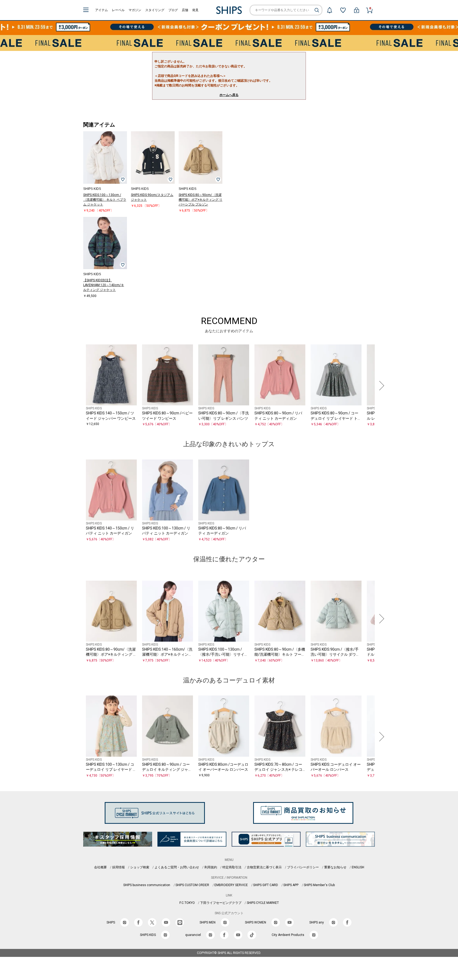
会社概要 (100, 867)
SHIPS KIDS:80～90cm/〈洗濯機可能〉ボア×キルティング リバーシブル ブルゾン (200, 199)
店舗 (185, 10)
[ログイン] (356, 10)
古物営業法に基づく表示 (264, 867)
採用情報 (118, 867)
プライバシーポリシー (303, 867)
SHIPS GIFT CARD (265, 885)
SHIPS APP (290, 885)
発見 (195, 10)
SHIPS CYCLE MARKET (263, 903)
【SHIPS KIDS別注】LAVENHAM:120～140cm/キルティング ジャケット (103, 285)
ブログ (173, 10)
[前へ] (77, 385)
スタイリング (154, 10)
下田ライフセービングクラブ (220, 903)
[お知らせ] (329, 10)
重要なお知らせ (335, 867)
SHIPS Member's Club (319, 885)
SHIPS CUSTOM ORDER (192, 885)
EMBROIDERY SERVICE (231, 885)
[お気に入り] (343, 10)
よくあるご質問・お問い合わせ (177, 867)
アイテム (101, 10)
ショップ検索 (139, 867)
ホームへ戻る (229, 95)
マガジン (135, 10)
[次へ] (380, 385)
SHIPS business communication (146, 885)
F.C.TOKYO (187, 903)
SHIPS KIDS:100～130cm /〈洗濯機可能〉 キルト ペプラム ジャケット (104, 199)
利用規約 (210, 867)
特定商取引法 (231, 867)
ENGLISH (358, 867)
